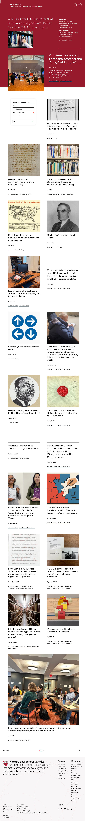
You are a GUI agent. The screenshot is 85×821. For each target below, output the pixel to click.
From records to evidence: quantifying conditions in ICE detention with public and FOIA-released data (62, 274)
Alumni (60, 775)
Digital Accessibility (22, 807)
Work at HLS (61, 778)
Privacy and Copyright (23, 811)
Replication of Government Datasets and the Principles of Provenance (62, 413)
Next (80, 750)
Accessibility (20, 805)
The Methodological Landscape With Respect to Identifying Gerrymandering (62, 510)
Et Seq (14, 105)
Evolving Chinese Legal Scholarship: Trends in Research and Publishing (60, 182)
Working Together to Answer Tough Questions (23, 447)
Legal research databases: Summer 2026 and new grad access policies (24, 293)
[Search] (32, 122)
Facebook (62, 36)
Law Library (61, 773)
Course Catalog (62, 768)
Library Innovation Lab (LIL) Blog (68, 32)
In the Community (66, 81)
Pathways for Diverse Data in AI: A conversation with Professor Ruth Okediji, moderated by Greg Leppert (62, 451)
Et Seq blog (62, 40)
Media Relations (76, 775)
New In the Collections (18, 112)
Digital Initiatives (64, 425)
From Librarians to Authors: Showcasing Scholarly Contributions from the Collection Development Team (23, 512)
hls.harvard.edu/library (65, 27)
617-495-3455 (68, 21)
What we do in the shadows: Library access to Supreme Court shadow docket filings (63, 126)
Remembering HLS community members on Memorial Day (21, 182)
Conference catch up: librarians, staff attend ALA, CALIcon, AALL (65, 59)
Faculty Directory (63, 771)
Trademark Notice (22, 809)
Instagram (62, 34)
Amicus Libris (54, 81)
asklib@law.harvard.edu (70, 23)
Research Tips (16, 115)
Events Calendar (76, 764)
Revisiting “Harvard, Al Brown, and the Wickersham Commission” (23, 238)
